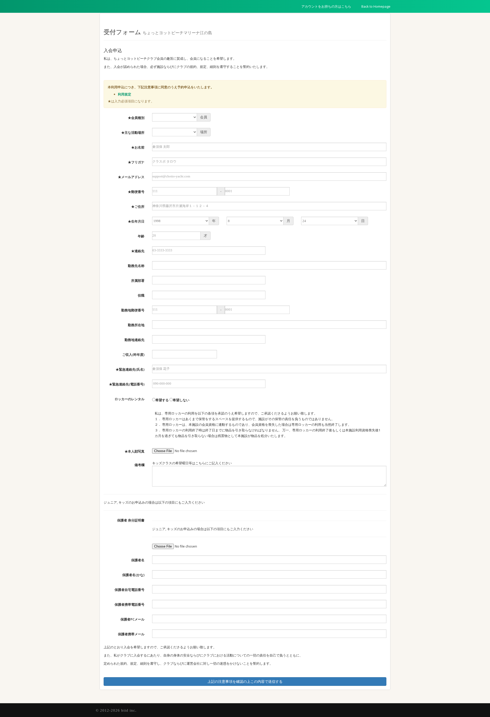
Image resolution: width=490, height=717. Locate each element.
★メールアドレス (131, 177)
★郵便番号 (136, 191)
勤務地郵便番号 (132, 310)
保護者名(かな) (133, 575)
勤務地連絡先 (134, 339)
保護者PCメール (132, 619)
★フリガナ (136, 162)
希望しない (181, 400)
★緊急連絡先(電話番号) (126, 384)
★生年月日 (136, 221)
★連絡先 (137, 251)
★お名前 (137, 147)
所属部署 (137, 280)
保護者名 (137, 560)
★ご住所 (137, 206)
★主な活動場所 (132, 132)
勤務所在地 (136, 325)
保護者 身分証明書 (130, 520)
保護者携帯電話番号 (129, 604)
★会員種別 (136, 117)
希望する (162, 400)
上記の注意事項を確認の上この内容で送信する (245, 681)
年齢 (141, 236)
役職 (141, 295)
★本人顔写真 (134, 451)
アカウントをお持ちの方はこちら (326, 6)
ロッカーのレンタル (129, 399)
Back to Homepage (375, 6)
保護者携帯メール (131, 634)
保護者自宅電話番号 (129, 589)
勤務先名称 (136, 265)
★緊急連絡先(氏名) (130, 369)
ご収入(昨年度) (133, 354)
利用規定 (124, 94)
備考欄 (139, 465)
